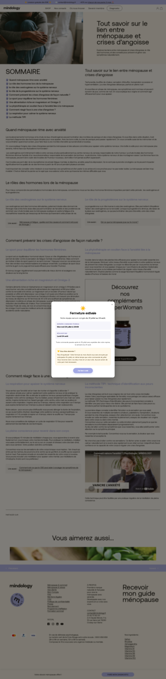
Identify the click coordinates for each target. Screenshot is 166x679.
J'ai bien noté (83, 371)
